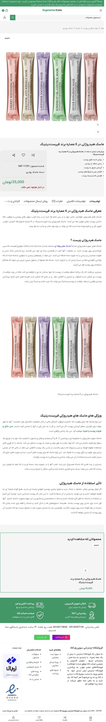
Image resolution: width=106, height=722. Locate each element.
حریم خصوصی (33, 667)
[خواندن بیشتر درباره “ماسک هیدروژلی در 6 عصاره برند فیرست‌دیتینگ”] (85, 570)
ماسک (77, 28)
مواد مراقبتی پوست (90, 28)
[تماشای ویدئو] (98, 125)
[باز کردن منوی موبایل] (100, 10)
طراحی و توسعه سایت (10, 711)
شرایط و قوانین (32, 662)
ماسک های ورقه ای (62, 246)
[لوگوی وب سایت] (52, 10)
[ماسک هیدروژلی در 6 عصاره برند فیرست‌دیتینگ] (85, 558)
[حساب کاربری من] (5, 17)
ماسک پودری (68, 28)
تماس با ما (34, 679)
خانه (102, 28)
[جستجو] (12, 17)
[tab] (94, 201)
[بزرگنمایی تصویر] (98, 132)
